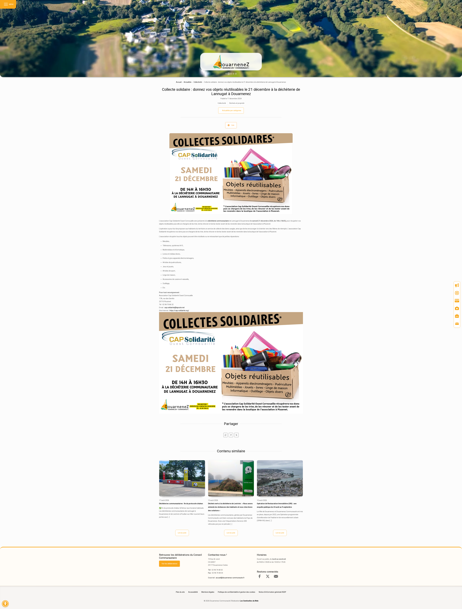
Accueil (179, 82)
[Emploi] (457, 316)
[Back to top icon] (450, 603)
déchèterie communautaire (218, 221)
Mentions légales (207, 592)
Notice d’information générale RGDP (272, 592)
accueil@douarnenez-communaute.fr (230, 578)
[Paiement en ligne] (457, 300)
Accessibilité (193, 592)
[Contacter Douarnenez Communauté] (276, 576)
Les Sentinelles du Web (249, 601)
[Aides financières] (457, 293)
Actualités (187, 82)
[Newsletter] (457, 285)
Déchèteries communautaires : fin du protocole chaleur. (181, 504)
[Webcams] (457, 308)
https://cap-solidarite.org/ (179, 310)
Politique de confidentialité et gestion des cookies (236, 592)
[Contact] (457, 324)
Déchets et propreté (236, 103)
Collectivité (198, 82)
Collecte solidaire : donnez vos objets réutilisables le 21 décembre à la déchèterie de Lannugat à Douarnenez (231, 91)
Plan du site (180, 592)
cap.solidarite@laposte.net (174, 307)
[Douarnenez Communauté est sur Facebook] (259, 576)
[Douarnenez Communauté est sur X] (268, 576)
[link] (231, 61)
